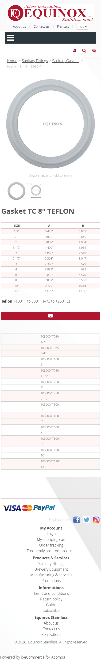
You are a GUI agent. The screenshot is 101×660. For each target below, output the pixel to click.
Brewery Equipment (51, 569)
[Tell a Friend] (50, 316)
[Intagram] (96, 519)
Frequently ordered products (51, 550)
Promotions (51, 580)
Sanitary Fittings (35, 60)
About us (19, 26)
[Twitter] (86, 519)
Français (63, 26)
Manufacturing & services (51, 575)
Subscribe (51, 610)
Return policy (51, 599)
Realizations (51, 634)
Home (12, 60)
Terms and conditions (51, 593)
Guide (51, 604)
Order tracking (51, 545)
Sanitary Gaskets (65, 60)
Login (51, 533)
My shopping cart (51, 539)
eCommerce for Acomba (44, 657)
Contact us (42, 26)
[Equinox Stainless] (50, 13)
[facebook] (76, 519)
